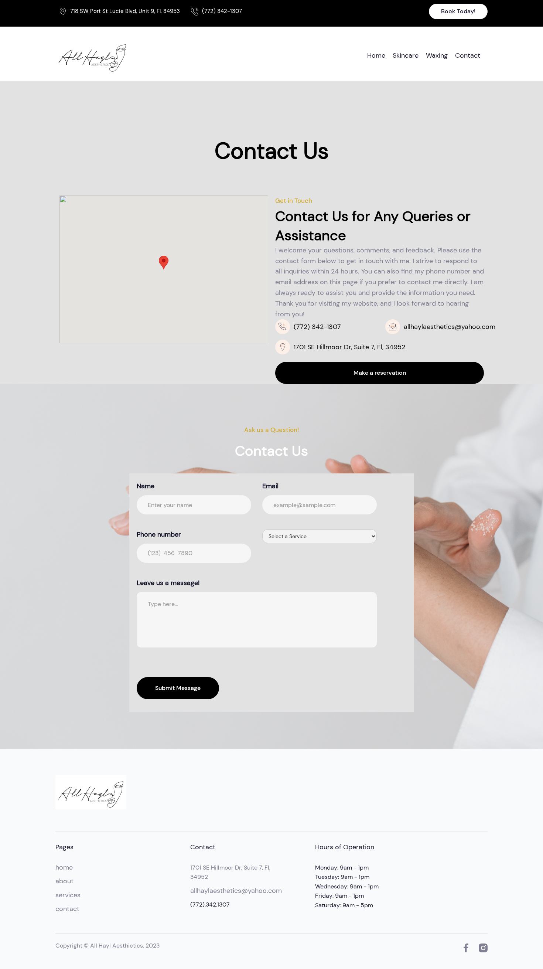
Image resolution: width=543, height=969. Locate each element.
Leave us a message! (168, 582)
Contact (467, 55)
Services (68, 895)
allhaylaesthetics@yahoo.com (236, 890)
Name (145, 486)
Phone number (159, 534)
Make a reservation (380, 373)
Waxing (437, 55)
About (64, 881)
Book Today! (458, 11)
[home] (92, 56)
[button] (163, 262)
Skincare (406, 55)
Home (376, 55)
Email (270, 486)
